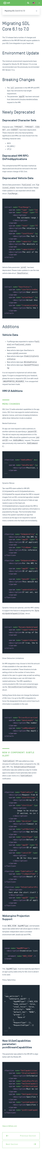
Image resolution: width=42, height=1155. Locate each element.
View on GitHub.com (9, 1126)
